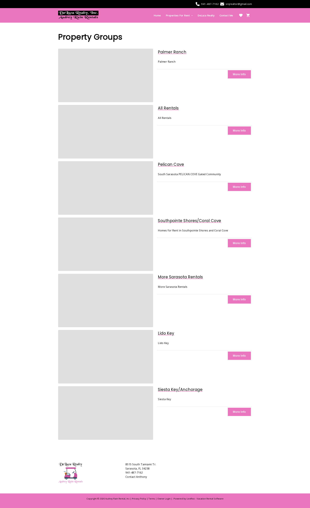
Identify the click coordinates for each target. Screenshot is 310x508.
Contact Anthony (136, 477)
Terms (152, 498)
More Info (239, 74)
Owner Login (164, 498)
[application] (191, 15)
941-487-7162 (210, 3)
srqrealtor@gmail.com (239, 3)
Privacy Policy (139, 498)
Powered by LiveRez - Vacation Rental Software (199, 498)
